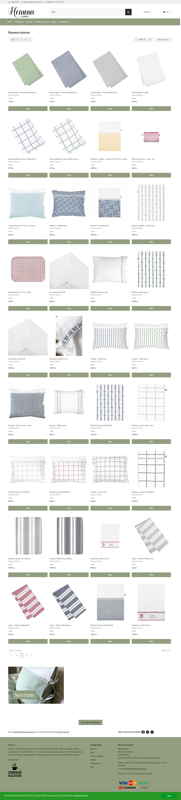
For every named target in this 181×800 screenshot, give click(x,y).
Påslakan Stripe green (140, 292)
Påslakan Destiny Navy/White (101, 625)
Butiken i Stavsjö (42, 21)
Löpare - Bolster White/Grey (142, 559)
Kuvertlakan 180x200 (16, 359)
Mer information (81, 795)
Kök (92, 767)
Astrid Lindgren (96, 756)
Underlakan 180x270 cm (100, 559)
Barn (92, 752)
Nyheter (29, 21)
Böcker (93, 760)
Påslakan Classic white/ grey (142, 425)
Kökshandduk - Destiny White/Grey (104, 92)
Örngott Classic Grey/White (18, 492)
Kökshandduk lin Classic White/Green (63, 159)
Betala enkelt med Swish (32, 2)
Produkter (20, 21)
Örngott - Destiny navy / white (20, 425)
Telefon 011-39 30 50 (54, 2)
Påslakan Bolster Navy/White (60, 559)
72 (150, 39)
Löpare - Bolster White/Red (18, 625)
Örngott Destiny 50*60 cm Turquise (22, 226)
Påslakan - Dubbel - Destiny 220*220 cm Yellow (108, 159)
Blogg (54, 21)
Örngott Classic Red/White (59, 492)
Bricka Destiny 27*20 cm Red (19, 292)
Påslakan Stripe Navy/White (101, 425)
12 (139, 39)
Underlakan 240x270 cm (141, 625)
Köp (28, 109)
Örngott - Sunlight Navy (58, 226)
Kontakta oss (64, 21)
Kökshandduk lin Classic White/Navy (22, 159)
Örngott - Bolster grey (57, 425)
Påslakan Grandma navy (58, 359)
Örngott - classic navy (98, 492)
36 (144, 39)
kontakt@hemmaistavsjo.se (24, 732)
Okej (169, 796)
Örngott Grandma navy (99, 292)
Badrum (93, 749)
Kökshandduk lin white (140, 92)
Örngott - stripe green (140, 359)
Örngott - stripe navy (98, 359)
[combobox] (164, 40)
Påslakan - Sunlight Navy (99, 226)
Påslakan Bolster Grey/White (19, 559)
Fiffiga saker (95, 763)
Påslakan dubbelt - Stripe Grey (143, 226)
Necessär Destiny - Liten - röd (143, 159)
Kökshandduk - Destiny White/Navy (63, 92)
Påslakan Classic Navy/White (143, 492)
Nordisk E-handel (62, 732)
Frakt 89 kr (14, 2)
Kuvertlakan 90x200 (57, 292)
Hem (9, 21)
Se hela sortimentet (90, 722)
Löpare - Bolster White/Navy (60, 625)
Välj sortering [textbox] (162, 40)
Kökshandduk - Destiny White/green (22, 92)
